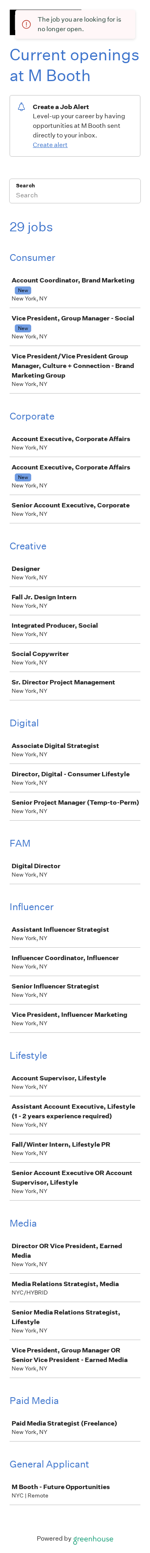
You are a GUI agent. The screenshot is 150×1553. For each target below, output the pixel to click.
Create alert (50, 145)
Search (25, 185)
